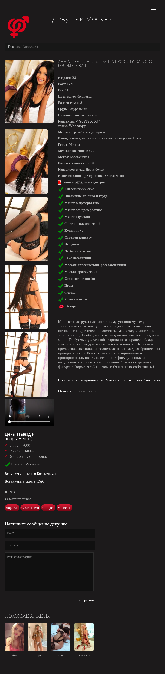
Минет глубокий (76, 216)
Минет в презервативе (81, 203)
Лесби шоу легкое (77, 251)
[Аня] (14, 637)
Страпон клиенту (77, 237)
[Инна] (60, 637)
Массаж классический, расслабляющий (94, 265)
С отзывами (30, 508)
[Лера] (37, 637)
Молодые (64, 508)
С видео (48, 508)
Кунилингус (73, 230)
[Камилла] (84, 637)
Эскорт (70, 306)
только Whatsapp (72, 126)
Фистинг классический (81, 223)
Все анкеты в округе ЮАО (25, 481)
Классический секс (78, 189)
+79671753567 (88, 121)
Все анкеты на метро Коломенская (30, 473)
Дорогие (12, 508)
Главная (14, 46)
